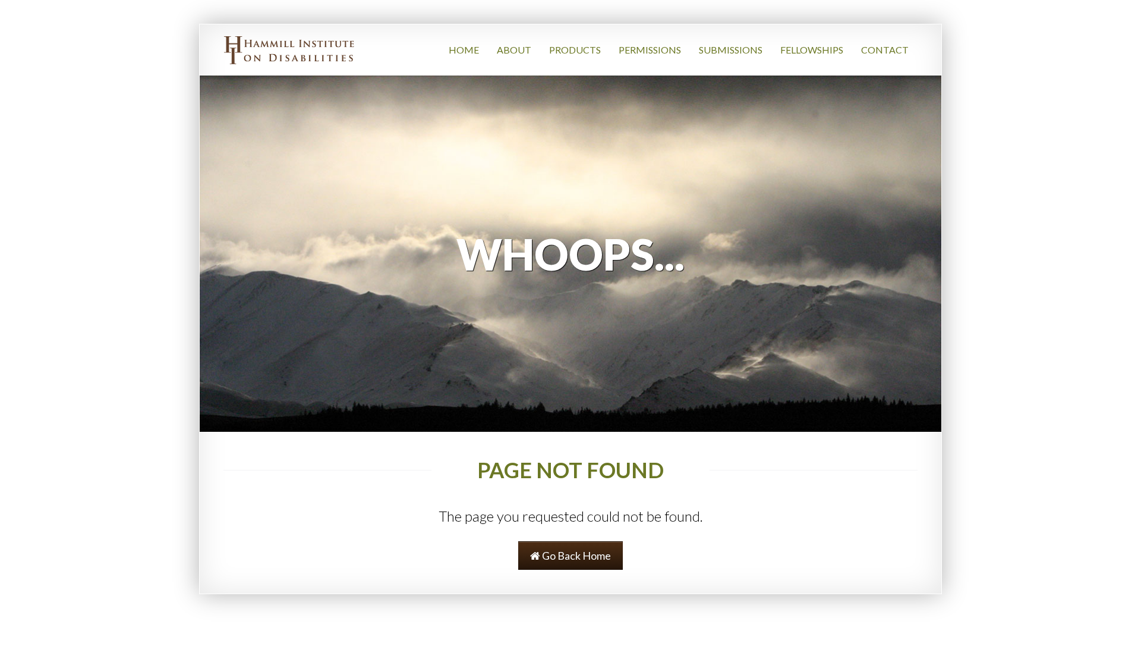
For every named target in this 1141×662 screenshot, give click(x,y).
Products (575, 49)
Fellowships (811, 49)
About (514, 49)
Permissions (650, 49)
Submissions (730, 49)
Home (464, 49)
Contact (885, 49)
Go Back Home (575, 555)
